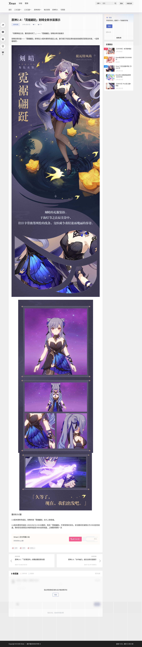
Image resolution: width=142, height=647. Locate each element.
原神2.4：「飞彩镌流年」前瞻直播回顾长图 (30, 559)
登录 (55, 595)
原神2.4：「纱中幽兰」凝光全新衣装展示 (82, 559)
